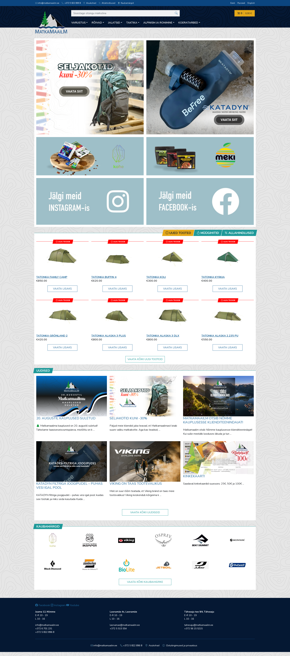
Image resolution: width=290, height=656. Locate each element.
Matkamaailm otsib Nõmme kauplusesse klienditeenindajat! (213, 420)
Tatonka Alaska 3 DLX (162, 336)
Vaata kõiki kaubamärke (145, 582)
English (251, 3)
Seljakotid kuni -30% (128, 418)
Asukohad (91, 3)
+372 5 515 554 (118, 628)
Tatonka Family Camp (51, 277)
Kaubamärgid (127, 3)
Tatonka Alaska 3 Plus (108, 336)
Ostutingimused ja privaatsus (181, 645)
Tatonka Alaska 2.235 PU (219, 336)
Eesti (232, 3)
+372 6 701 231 (43, 628)
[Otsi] (176, 13)
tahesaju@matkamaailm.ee (198, 625)
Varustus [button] (78, 23)
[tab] (178, 233)
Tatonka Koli (156, 277)
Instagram (59, 605)
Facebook (44, 605)
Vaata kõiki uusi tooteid (145, 359)
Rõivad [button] (97, 23)
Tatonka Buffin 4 (103, 277)
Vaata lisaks (62, 289)
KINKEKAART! (194, 476)
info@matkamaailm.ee (48, 3)
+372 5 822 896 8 (72, 3)
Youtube (74, 605)
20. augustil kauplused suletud (65, 418)
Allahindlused (108, 3)
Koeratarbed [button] (188, 23)
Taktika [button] (131, 23)
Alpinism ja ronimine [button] (157, 23)
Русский (241, 3)
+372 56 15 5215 (193, 628)
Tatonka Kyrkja (213, 277)
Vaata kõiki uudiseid (145, 512)
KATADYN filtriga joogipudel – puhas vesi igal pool (69, 485)
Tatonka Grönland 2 (52, 336)
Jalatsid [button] (114, 23)
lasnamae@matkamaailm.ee (125, 625)
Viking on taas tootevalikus (136, 483)
